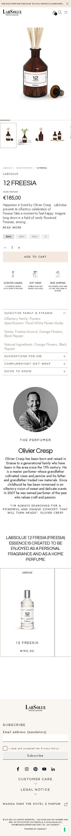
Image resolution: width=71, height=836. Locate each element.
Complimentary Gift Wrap (27, 364)
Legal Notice (35, 789)
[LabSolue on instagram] (27, 769)
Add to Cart (35, 257)
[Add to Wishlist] (66, 248)
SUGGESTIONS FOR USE (23, 356)
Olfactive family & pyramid (28, 313)
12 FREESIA (27, 643)
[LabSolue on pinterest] (35, 769)
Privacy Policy (50, 748)
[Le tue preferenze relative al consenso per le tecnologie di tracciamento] (64, 829)
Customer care (35, 779)
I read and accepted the (34, 748)
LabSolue (7, 168)
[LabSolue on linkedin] (53, 769)
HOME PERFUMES (24, 168)
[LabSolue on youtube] (44, 769)
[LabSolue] (12, 12)
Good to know (18, 371)
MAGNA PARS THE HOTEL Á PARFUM (32, 804)
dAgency (42, 828)
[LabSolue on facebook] (18, 769)
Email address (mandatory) (25, 732)
